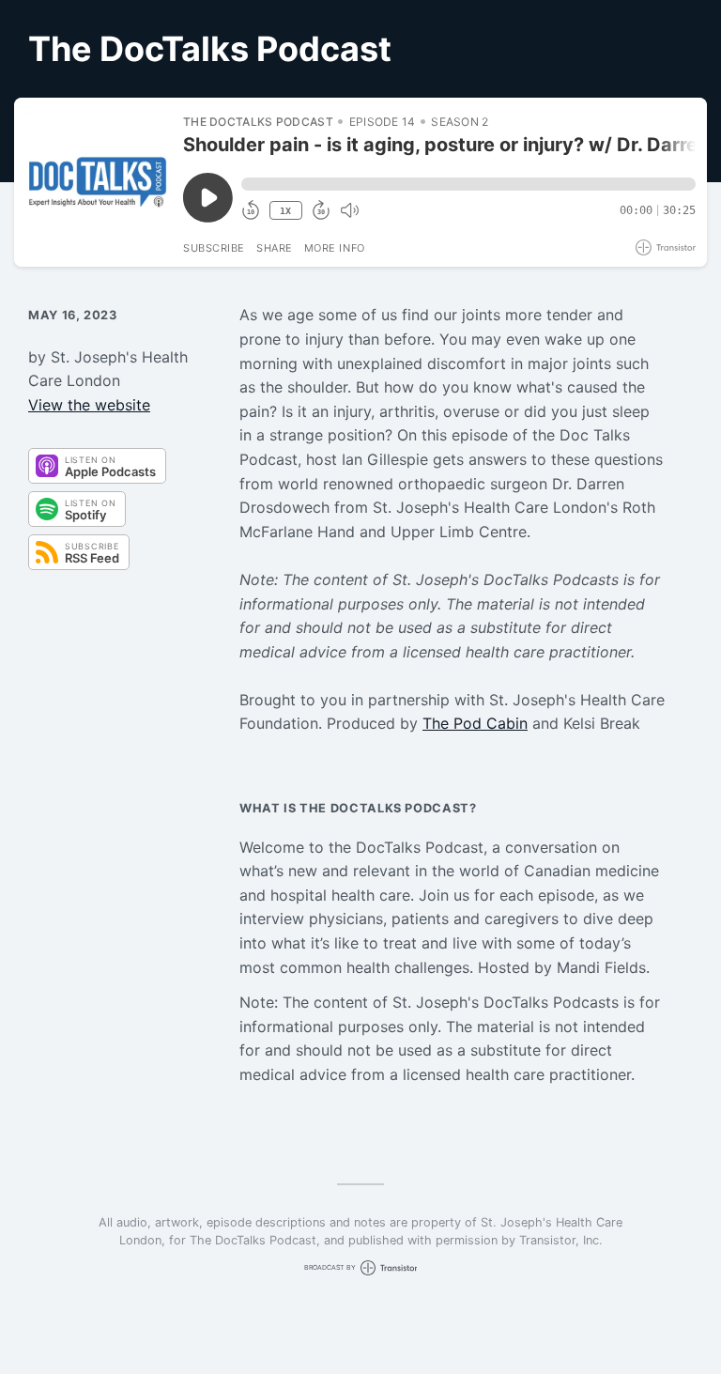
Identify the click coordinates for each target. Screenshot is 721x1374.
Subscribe (214, 248)
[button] (468, 184)
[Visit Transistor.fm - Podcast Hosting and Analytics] (666, 247)
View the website (89, 404)
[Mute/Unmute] (349, 210)
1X (285, 211)
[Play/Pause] (97, 182)
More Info (334, 248)
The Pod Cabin (475, 723)
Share (274, 248)
